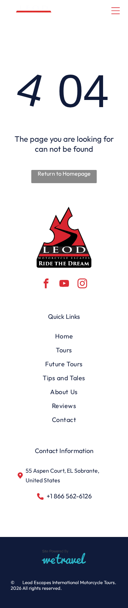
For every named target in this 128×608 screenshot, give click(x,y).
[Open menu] (115, 11)
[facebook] (46, 284)
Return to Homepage (64, 173)
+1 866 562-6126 (69, 496)
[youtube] (64, 284)
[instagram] (82, 284)
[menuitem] (63, 336)
